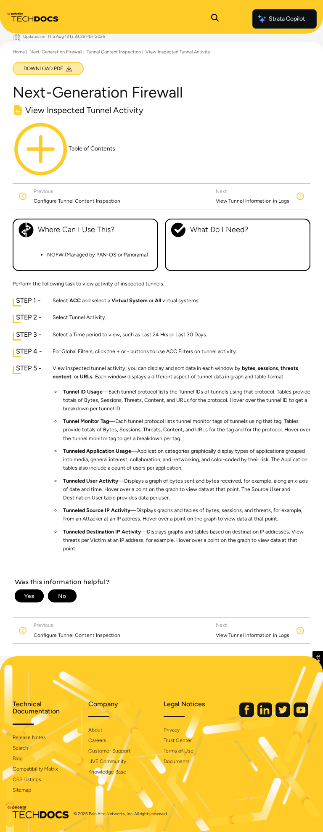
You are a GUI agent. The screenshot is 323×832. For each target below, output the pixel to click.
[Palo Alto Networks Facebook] (247, 715)
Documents (177, 761)
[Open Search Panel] (215, 19)
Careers (97, 740)
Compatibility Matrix (35, 769)
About (95, 730)
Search (20, 748)
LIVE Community (107, 761)
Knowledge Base (107, 772)
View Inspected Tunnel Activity (178, 52)
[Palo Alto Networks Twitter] (283, 715)
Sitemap (22, 790)
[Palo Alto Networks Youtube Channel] (301, 715)
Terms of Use (178, 751)
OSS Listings (27, 779)
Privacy (172, 730)
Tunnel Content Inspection (114, 52)
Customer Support (109, 751)
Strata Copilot (287, 18)
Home (19, 52)
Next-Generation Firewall (55, 52)
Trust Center (178, 740)
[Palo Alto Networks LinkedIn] (265, 715)
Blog (18, 758)
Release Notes (29, 737)
